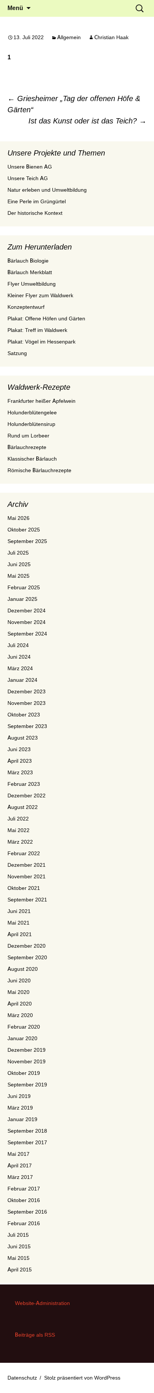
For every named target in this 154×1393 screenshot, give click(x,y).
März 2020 (20, 1015)
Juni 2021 (19, 911)
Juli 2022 (18, 818)
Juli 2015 (18, 1235)
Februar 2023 (23, 784)
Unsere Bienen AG (29, 166)
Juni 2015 (19, 1246)
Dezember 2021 (26, 865)
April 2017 (19, 1165)
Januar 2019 (22, 1119)
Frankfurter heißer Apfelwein (41, 401)
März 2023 (20, 772)
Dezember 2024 (26, 610)
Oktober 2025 (23, 529)
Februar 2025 (23, 587)
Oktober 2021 (23, 888)
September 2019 (27, 1084)
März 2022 (20, 841)
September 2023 (27, 726)
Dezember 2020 (26, 945)
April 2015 (19, 1269)
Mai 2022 (18, 830)
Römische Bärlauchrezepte (39, 470)
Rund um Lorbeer (28, 435)
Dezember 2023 (26, 691)
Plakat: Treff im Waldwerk (37, 330)
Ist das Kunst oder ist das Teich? (87, 120)
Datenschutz (22, 1377)
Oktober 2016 (23, 1200)
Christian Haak (111, 37)
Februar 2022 (23, 853)
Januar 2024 (22, 680)
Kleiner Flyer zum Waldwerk (40, 295)
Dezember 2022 (26, 795)
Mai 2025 (18, 575)
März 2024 (20, 668)
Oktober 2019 (23, 1073)
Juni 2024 (19, 656)
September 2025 (27, 541)
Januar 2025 (22, 599)
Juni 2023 (19, 749)
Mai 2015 (18, 1258)
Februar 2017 (23, 1188)
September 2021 (27, 899)
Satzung (17, 353)
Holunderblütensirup (31, 424)
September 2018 (27, 1130)
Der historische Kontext (34, 213)
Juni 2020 (19, 980)
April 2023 (19, 760)
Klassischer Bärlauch (32, 458)
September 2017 (27, 1142)
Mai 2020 (18, 992)
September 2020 (27, 957)
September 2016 (27, 1211)
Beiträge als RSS (35, 1334)
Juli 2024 (18, 645)
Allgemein (69, 37)
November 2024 (26, 622)
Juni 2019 (19, 1096)
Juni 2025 (19, 564)
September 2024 (27, 633)
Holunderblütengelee (32, 412)
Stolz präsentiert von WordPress (82, 1377)
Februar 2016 (23, 1223)
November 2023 (26, 703)
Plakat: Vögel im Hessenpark (41, 341)
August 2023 (22, 737)
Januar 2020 (22, 1038)
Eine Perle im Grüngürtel (36, 201)
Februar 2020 (23, 1026)
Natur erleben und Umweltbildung (47, 189)
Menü (15, 8)
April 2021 (19, 934)
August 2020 (22, 969)
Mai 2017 (18, 1154)
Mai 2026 (18, 518)
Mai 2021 (18, 922)
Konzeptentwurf (25, 307)
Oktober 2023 (23, 714)
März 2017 (20, 1177)
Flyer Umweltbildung (31, 283)
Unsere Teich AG (27, 178)
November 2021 (26, 876)
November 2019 (26, 1061)
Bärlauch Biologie (28, 260)
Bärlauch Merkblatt (29, 272)
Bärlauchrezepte (26, 447)
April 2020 (19, 1003)
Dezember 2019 (26, 1050)
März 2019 (20, 1107)
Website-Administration (42, 1303)
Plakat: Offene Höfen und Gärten (46, 318)
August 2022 (22, 807)
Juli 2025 (18, 552)
